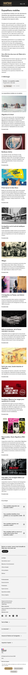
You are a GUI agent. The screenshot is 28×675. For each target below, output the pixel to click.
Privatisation (4, 585)
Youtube (9, 615)
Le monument (5, 629)
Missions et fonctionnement (8, 564)
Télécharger (8, 86)
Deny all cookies (18, 668)
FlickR (13, 616)
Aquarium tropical (6, 642)
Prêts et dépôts (5, 594)
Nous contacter (5, 606)
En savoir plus (5, 129)
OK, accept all (8, 668)
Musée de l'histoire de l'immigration (11, 636)
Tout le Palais (5, 622)
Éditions (3, 573)
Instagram (6, 616)
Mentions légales (5, 661)
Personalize (14, 671)
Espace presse (5, 588)
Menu (21, 3)
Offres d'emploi (5, 567)
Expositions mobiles (6, 591)
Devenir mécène (5, 582)
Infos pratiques (5, 570)
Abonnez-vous (5, 612)
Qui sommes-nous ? (6, 560)
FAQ (2, 658)
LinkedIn (17, 616)
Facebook (2, 616)
